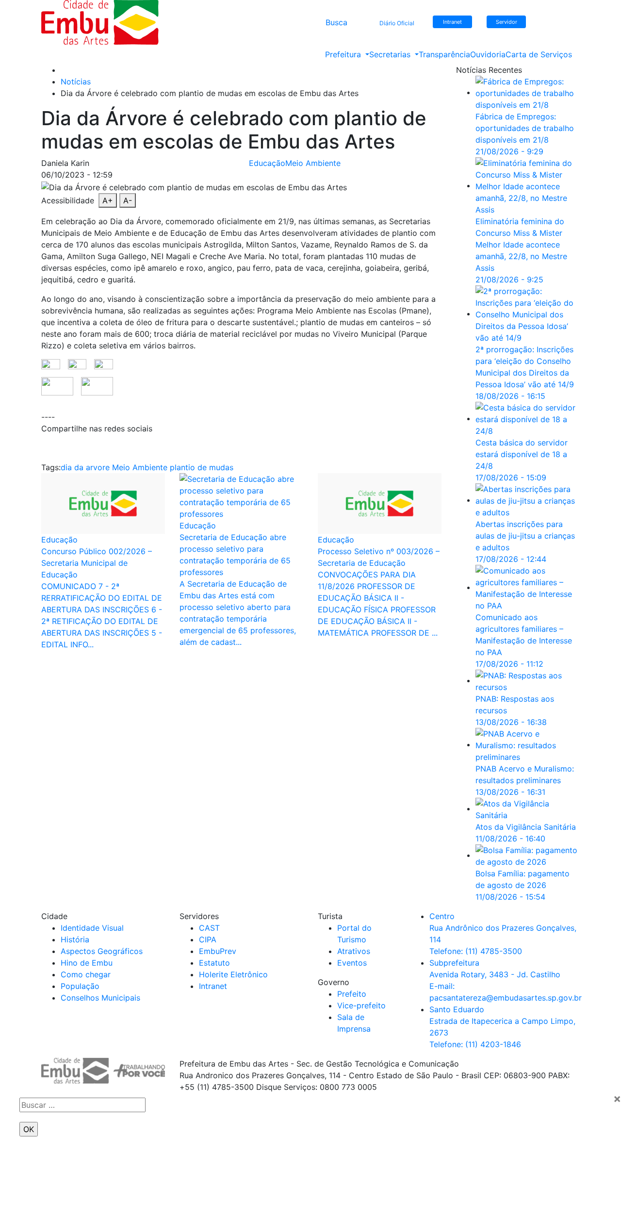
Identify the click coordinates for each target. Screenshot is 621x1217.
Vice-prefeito (361, 1005)
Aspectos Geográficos (102, 951)
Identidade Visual (92, 928)
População (80, 986)
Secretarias (391, 54)
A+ (107, 200)
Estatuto (214, 963)
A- (127, 200)
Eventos (352, 963)
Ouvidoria (488, 54)
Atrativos (353, 951)
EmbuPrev (217, 951)
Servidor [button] (506, 21)
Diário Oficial (396, 23)
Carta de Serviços (539, 54)
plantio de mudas (201, 467)
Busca (336, 22)
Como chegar (86, 974)
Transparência (444, 54)
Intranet (213, 986)
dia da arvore (85, 467)
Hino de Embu (87, 963)
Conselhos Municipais (100, 998)
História (75, 939)
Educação (267, 163)
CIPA (207, 939)
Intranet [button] (452, 21)
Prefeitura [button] (344, 54)
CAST (209, 928)
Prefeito (351, 994)
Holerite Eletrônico (233, 974)
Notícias (76, 81)
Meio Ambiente (313, 163)
